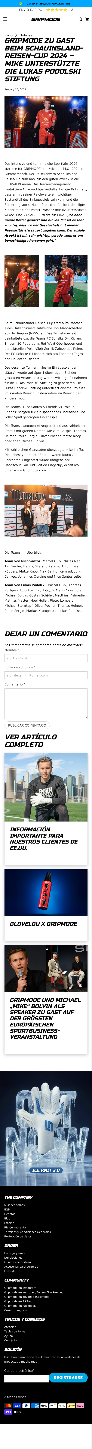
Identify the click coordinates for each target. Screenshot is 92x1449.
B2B (7, 1209)
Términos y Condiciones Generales (27, 1232)
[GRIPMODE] (46, 19)
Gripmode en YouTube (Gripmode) (27, 1296)
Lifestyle (10, 1271)
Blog (7, 1218)
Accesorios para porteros (21, 1266)
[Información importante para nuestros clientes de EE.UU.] (46, 787)
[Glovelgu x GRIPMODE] (46, 892)
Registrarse (68, 1377)
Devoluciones (13, 1257)
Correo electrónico (20, 667)
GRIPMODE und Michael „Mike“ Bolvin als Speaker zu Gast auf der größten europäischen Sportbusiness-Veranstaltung (45, 1018)
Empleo (9, 1223)
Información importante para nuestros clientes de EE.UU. (43, 838)
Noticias (25, 35)
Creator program (15, 1310)
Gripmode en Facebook (20, 1305)
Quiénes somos (14, 1205)
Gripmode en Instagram (20, 1287)
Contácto (10, 1340)
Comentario (14, 684)
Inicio (8, 35)
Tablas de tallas (14, 1331)
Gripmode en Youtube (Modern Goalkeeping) (34, 1292)
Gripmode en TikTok (17, 1301)
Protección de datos (17, 1236)
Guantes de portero (17, 1262)
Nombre (11, 650)
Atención (10, 1327)
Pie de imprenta (15, 1227)
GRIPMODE (20, 1397)
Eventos (9, 1214)
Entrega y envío (15, 1253)
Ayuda (8, 1336)
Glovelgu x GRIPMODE (43, 924)
